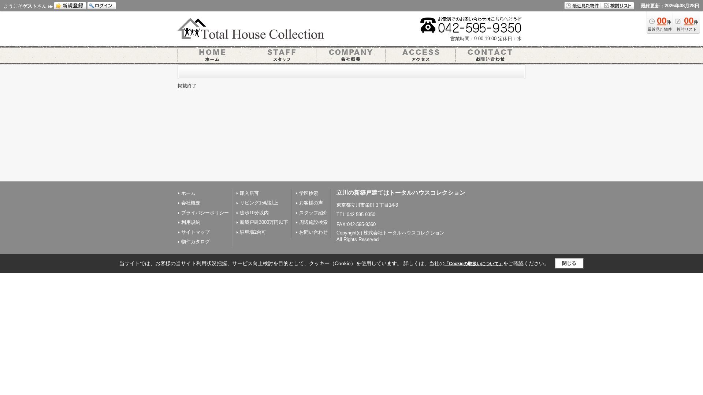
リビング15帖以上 (259, 203)
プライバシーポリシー (205, 212)
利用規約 (190, 222)
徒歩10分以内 (254, 212)
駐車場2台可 (253, 232)
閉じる (569, 263)
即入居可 (249, 193)
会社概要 (190, 203)
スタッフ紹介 (313, 212)
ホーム (188, 193)
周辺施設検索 (313, 222)
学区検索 (308, 193)
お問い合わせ (313, 232)
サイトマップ (195, 232)
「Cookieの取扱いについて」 (474, 263)
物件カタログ (195, 241)
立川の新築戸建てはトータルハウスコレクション (400, 192)
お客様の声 (311, 203)
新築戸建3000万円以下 (264, 222)
